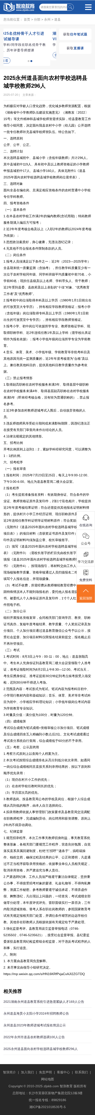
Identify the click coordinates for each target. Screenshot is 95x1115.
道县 (57, 19)
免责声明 (45, 1072)
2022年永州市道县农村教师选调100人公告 (34, 1037)
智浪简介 (9, 1072)
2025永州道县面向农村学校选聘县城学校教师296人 (40, 1049)
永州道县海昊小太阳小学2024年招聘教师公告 (36, 1013)
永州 (47, 19)
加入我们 (27, 1072)
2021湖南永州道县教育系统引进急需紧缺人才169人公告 (43, 1002)
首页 (27, 19)
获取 (75, 34)
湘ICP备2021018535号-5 (47, 1107)
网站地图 (47, 1079)
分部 (37, 19)
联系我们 (81, 1072)
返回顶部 (85, 598)
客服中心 (63, 1072)
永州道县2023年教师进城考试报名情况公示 (34, 1025)
